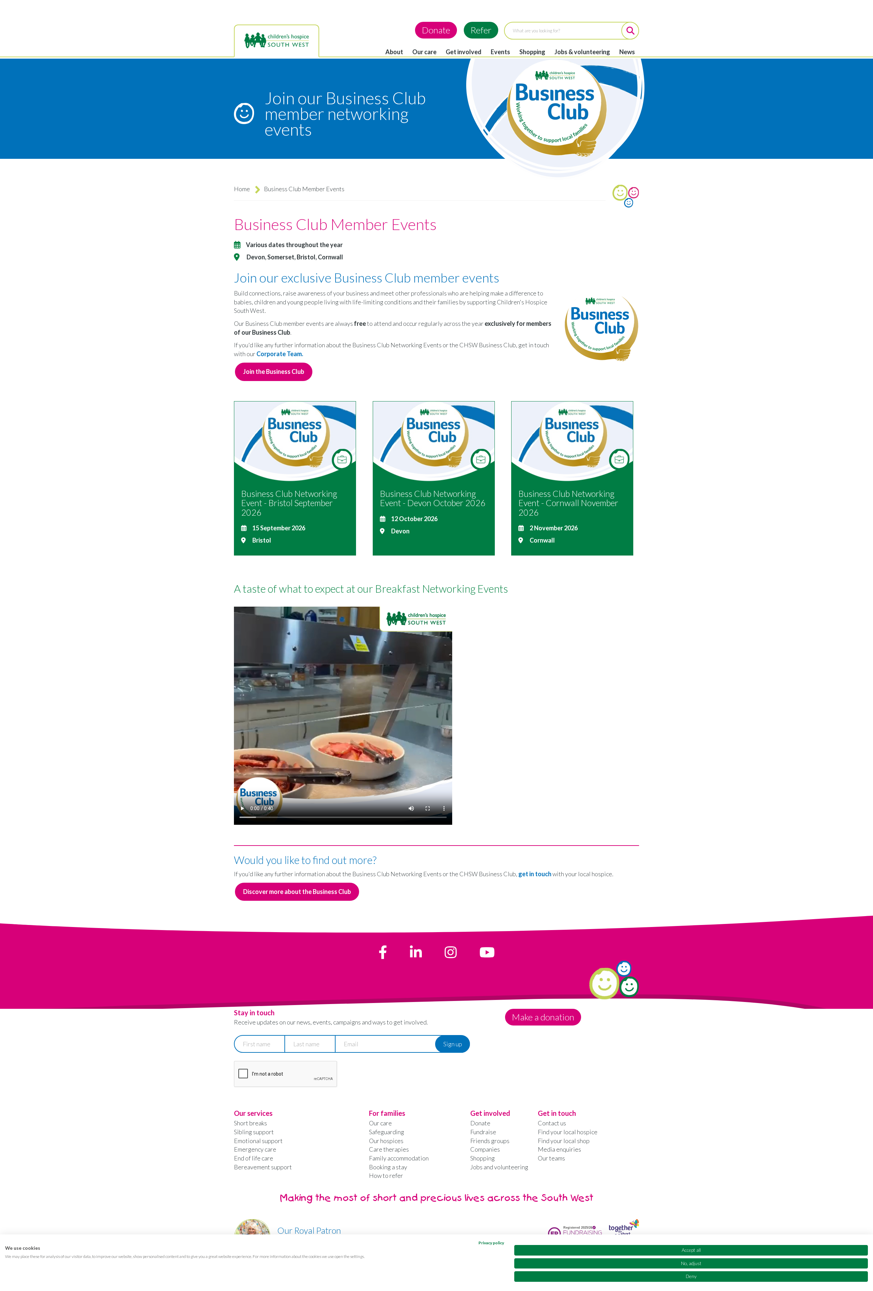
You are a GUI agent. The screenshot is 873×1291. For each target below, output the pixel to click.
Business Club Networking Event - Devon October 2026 (433, 498)
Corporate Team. (280, 354)
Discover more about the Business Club (297, 891)
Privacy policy (491, 1242)
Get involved (464, 52)
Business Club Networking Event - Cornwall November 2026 (568, 502)
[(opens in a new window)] (383, 952)
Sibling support (254, 1132)
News (627, 52)
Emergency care (255, 1149)
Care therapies (389, 1149)
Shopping (532, 52)
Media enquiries (559, 1149)
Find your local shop (564, 1140)
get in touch (534, 874)
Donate (436, 30)
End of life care (253, 1158)
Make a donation (543, 1017)
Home (242, 189)
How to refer (386, 1175)
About (394, 52)
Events (500, 52)
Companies (485, 1149)
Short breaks (250, 1123)
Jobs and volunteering (499, 1167)
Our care (424, 52)
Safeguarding (386, 1132)
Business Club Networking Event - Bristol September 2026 (289, 502)
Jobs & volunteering (582, 52)
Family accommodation (399, 1158)
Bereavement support (263, 1167)
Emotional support (258, 1140)
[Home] (276, 40)
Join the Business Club (273, 371)
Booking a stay (388, 1167)
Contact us (552, 1123)
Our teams (551, 1158)
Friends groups (489, 1140)
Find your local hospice (567, 1132)
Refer (481, 30)
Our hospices (386, 1140)
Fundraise (483, 1132)
